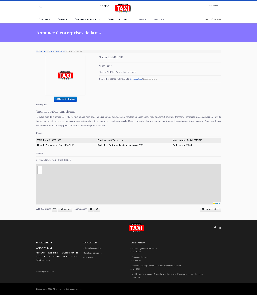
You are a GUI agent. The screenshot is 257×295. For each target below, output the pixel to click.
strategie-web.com (75, 289)
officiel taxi (41, 51)
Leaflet (217, 203)
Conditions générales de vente (144, 250)
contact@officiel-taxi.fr (45, 271)
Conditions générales (92, 253)
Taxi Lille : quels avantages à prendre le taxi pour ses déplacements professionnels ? (167, 276)
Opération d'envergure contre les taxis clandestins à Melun (156, 267)
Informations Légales (92, 248)
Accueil (45, 19)
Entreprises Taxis (57, 51)
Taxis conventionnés (118, 19)
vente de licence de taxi (87, 19)
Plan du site (88, 258)
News (62, 19)
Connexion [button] (213, 6)
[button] (40, 168)
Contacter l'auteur (66, 99)
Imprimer (66, 209)
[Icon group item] (215, 227)
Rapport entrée (211, 209)
